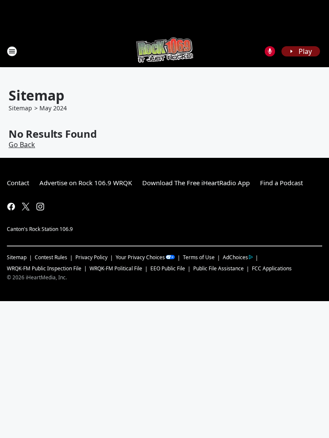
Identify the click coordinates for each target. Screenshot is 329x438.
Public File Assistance (218, 268)
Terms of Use (199, 257)
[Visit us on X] (26, 206)
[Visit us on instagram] (40, 206)
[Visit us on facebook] (11, 206)
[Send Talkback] (270, 51)
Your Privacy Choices (140, 257)
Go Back (22, 144)
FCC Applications (272, 268)
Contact (18, 182)
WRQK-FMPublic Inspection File (44, 268)
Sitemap (20, 108)
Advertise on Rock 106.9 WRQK (85, 182)
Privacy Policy (91, 257)
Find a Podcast (281, 182)
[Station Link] (164, 51)
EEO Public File (167, 268)
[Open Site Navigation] (12, 51)
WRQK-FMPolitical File (116, 268)
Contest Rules (51, 257)
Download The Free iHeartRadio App (196, 182)
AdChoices (235, 257)
